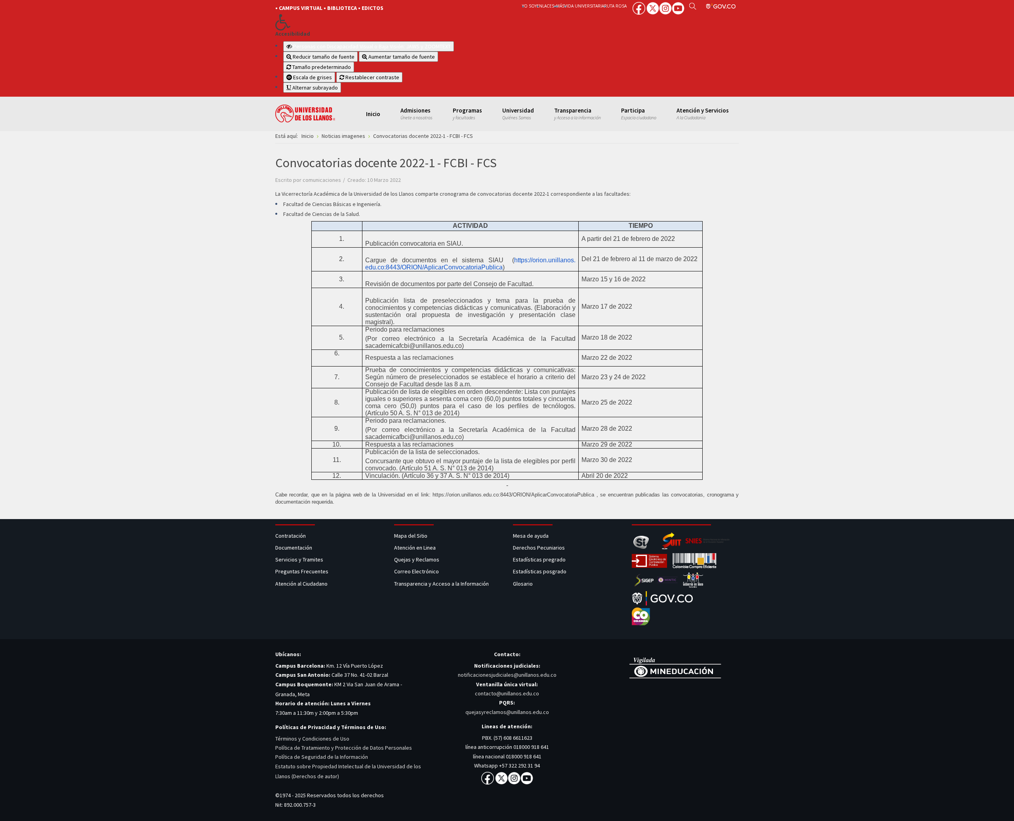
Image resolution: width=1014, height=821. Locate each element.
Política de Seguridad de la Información (321, 756)
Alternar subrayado (314, 87)
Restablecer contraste (371, 77)
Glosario (523, 583)
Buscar (693, 6)
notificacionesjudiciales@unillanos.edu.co (507, 674)
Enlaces (545, 6)
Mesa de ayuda (531, 535)
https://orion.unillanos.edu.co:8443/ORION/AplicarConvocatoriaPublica (513, 495)
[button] (385, 22)
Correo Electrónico (417, 571)
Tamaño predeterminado (321, 67)
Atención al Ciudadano (301, 583)
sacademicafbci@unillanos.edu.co (413, 436)
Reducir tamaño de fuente (323, 56)
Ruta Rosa (615, 6)
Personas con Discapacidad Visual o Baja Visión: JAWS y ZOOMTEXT (372, 46)
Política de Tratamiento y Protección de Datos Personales (343, 747)
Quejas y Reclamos (417, 559)
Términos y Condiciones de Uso (312, 738)
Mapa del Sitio (411, 535)
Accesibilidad (292, 34)
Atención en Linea (415, 547)
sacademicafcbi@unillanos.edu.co (413, 345)
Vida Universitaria (584, 6)
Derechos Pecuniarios (539, 547)
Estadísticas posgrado (539, 571)
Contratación (291, 535)
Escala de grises (312, 77)
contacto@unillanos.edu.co (507, 693)
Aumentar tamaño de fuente (401, 56)
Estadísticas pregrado (539, 559)
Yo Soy (529, 6)
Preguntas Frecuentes (301, 571)
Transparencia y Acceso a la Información (441, 583)
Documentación (293, 547)
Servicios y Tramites (299, 559)
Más (560, 6)
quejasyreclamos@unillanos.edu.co (507, 712)
